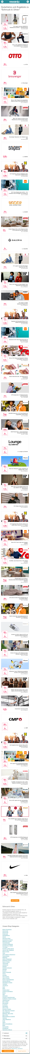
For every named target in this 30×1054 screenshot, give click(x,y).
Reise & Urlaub (6, 951)
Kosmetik (5, 975)
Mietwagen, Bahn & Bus (8, 1013)
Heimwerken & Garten (7, 982)
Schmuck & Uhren (6, 938)
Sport (4, 994)
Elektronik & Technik (7, 941)
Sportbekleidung (6, 935)
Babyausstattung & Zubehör (9, 1016)
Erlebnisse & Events (7, 960)
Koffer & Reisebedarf (7, 959)
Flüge (4, 953)
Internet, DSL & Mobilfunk (8, 950)
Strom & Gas (5, 1007)
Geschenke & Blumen (7, 1029)
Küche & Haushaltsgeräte (8, 979)
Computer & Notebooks (8, 944)
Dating (4, 1022)
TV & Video (5, 947)
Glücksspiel (5, 996)
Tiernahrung (5, 985)
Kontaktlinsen (5, 1028)
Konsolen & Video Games (8, 948)
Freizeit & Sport (6, 990)
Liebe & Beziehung (7, 1019)
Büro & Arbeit (5, 1001)
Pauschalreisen (6, 956)
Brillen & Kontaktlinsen (7, 1024)
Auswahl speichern (22, 1051)
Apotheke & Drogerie (7, 967)
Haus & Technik (6, 978)
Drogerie (4, 970)
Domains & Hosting (7, 1009)
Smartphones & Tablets (8, 945)
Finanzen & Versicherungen (9, 997)
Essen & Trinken (6, 962)
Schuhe (4, 937)
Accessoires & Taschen (8, 939)
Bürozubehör (5, 1003)
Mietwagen (5, 957)
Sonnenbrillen (6, 1026)
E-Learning (5, 1004)
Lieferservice (5, 965)
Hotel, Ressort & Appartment (9, 954)
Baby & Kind (5, 1015)
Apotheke (5, 969)
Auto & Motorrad (6, 1012)
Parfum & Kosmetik (7, 972)
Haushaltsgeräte (6, 942)
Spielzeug (5, 1018)
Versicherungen (6, 1000)
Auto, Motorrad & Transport (9, 1010)
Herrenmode (5, 931)
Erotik (4, 1021)
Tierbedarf (5, 984)
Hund (4, 987)
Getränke (5, 966)
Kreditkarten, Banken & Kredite (9, 998)
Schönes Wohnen (6, 981)
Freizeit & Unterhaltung (8, 991)
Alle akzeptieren (7, 1051)
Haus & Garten (6, 976)
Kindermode (5, 934)
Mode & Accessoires (7, 929)
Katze (4, 988)
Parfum (4, 973)
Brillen (4, 1025)
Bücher (4, 993)
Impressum (20, 1048)
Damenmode (5, 932)
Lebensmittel (5, 963)
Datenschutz (14, 1048)
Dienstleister (5, 1006)
